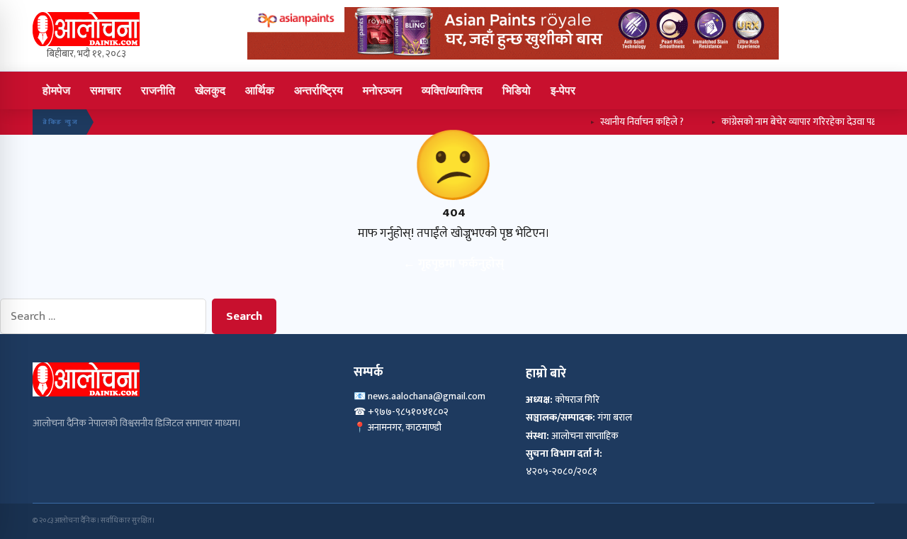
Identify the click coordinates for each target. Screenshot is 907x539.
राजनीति (158, 90)
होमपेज (56, 90)
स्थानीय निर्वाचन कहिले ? (633, 121)
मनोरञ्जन (382, 90)
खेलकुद (210, 90)
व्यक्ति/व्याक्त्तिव (452, 90)
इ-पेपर (563, 90)
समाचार (105, 90)
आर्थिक (259, 90)
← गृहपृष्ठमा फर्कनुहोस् (453, 264)
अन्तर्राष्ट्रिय (318, 90)
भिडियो (516, 90)
